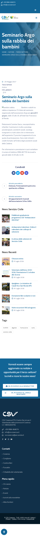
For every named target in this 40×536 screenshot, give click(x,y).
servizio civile (7, 332)
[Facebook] (14, 173)
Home (4, 52)
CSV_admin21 (7, 90)
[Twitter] (18, 173)
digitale (14, 328)
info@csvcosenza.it (9, 5)
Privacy (8, 519)
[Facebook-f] (2, 439)
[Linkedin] (26, 173)
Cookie (14, 519)
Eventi (5, 493)
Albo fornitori (8, 502)
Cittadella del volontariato (13, 472)
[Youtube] (11, 439)
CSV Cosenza (10, 518)
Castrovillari (7, 463)
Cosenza (6, 454)
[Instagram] (8, 439)
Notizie (11, 52)
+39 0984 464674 (9, 2)
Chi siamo (7, 484)
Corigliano (7, 458)
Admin (33, 518)
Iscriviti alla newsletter (11, 498)
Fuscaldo (6, 467)
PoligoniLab (30, 519)
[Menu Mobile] (35, 10)
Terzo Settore (22, 52)
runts (33, 328)
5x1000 (5, 328)
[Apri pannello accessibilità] (4, 532)
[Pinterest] (22, 173)
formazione (24, 328)
